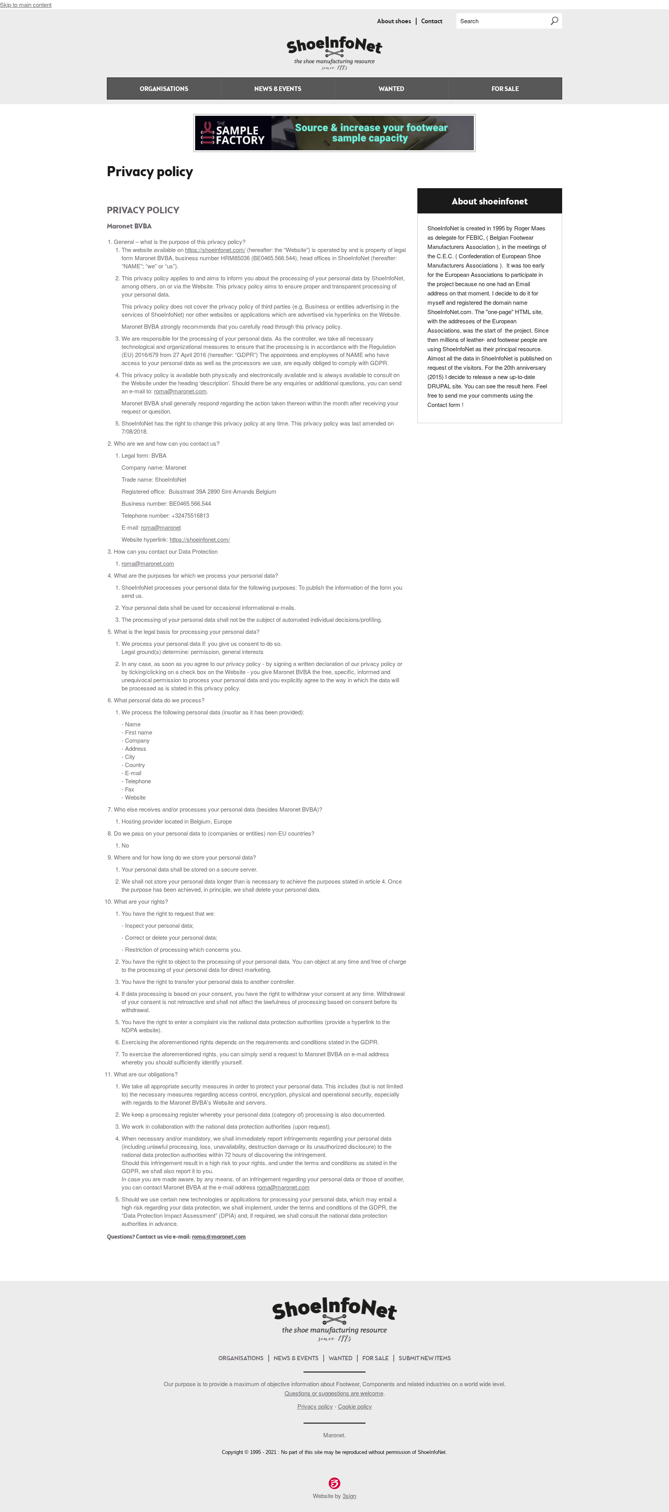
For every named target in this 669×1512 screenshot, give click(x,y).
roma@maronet (161, 527)
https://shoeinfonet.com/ (215, 249)
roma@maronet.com (180, 391)
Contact (432, 22)
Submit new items (425, 1359)
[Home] (334, 69)
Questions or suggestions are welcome (334, 1393)
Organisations (164, 89)
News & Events (277, 89)
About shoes (394, 22)
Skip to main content (25, 4)
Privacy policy (315, 1406)
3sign (349, 1495)
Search (469, 21)
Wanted (391, 89)
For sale (505, 89)
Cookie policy (355, 1406)
